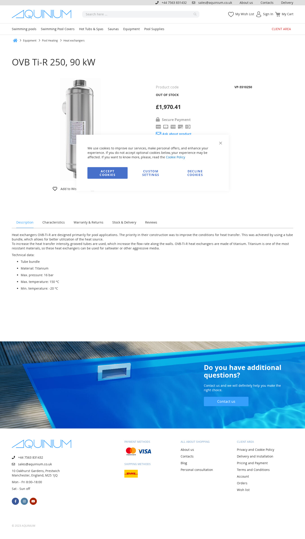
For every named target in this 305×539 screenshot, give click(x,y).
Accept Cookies (107, 173)
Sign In (268, 14)
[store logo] (43, 14)
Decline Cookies (195, 173)
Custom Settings (150, 173)
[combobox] (140, 14)
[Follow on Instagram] (24, 501)
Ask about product (176, 134)
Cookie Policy (175, 157)
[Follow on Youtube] (33, 501)
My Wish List (244, 14)
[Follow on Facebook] (15, 501)
